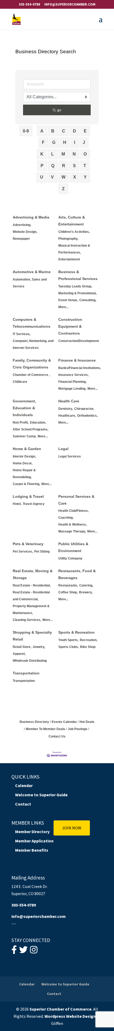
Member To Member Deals (45, 729)
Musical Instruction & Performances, (74, 249)
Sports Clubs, (68, 647)
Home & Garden (27, 449)
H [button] (64, 142)
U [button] (41, 177)
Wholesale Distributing (30, 661)
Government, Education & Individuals (24, 408)
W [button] (63, 177)
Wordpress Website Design (70, 1016)
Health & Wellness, (72, 524)
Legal (63, 449)
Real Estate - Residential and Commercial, (31, 595)
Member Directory (32, 831)
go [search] (59, 110)
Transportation (26, 673)
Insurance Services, (73, 375)
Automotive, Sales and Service (30, 283)
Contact (23, 804)
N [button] (74, 154)
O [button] (85, 154)
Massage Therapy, (72, 531)
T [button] (85, 165)
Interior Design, (24, 456)
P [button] (42, 165)
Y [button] (85, 177)
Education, (38, 422)
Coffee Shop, (68, 592)
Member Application (34, 840)
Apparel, (19, 654)
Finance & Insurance (77, 360)
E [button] (85, 131)
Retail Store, (22, 647)
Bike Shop (87, 647)
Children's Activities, (74, 232)
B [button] (52, 131)
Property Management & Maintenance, (31, 609)
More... (63, 307)
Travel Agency (34, 504)
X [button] (74, 177)
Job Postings (77, 729)
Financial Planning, (72, 382)
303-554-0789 (29, 4)
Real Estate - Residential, (32, 585)
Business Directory (34, 722)
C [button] (63, 131)
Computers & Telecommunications (31, 322)
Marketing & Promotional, (77, 293)
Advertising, (22, 225)
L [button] (52, 154)
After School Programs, (30, 429)
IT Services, (21, 334)
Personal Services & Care (76, 499)
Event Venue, (68, 300)
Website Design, (25, 232)
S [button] (74, 165)
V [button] (52, 177)
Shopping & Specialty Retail (32, 635)
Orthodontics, (87, 415)
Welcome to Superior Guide (41, 794)
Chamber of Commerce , (31, 375)
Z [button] (63, 188)
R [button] (63, 165)
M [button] (63, 154)
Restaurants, (68, 585)
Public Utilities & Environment (73, 547)
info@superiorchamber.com (38, 916)
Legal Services (69, 456)
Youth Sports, (68, 640)
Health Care (68, 401)
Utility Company (70, 558)
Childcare (20, 382)
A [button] (41, 131)
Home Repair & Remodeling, (24, 473)
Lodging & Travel (28, 496)
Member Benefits (31, 850)
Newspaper (21, 239)
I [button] (74, 142)
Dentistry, (65, 409)
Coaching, (65, 517)
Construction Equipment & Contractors (70, 326)
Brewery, (86, 592)
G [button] (53, 142)
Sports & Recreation (76, 632)
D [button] (74, 131)
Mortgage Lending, (72, 388)
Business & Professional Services (78, 275)
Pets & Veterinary (28, 544)
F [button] (43, 142)
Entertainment (69, 259)
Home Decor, (22, 463)
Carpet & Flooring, (26, 484)
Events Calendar (64, 722)
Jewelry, (39, 647)
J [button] (84, 142)
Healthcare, (67, 415)
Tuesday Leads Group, (75, 286)
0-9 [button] (26, 131)
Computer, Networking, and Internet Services (33, 344)
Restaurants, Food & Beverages (77, 574)
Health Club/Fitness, (73, 511)
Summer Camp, (24, 436)
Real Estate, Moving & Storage (32, 574)
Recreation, (88, 640)
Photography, (68, 239)
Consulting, (87, 300)
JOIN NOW (71, 827)
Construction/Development (78, 341)
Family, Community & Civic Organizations (32, 363)
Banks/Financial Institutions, (79, 368)
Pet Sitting (42, 551)
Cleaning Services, (27, 620)
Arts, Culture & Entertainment (71, 220)
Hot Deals (87, 722)
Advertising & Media (31, 217)
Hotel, (17, 504)
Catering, (86, 585)
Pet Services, (23, 551)
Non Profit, (21, 422)
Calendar (24, 785)
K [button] (41, 154)
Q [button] (52, 165)
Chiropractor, (84, 409)
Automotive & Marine (32, 272)
